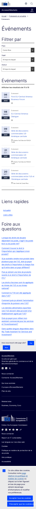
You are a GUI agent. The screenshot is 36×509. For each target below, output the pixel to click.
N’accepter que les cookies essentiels (21, 504)
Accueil (4, 16)
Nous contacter (8, 434)
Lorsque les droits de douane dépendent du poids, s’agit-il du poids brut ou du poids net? (17, 241)
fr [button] (26, 4)
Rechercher (31, 4)
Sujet (4, 55)
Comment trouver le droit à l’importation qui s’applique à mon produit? (16, 251)
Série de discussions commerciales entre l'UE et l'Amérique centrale (22, 176)
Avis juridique (6, 457)
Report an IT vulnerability (11, 438)
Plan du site (6, 391)
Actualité (7, 210)
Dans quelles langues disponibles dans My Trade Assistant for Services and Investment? (18, 332)
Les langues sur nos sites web (13, 442)
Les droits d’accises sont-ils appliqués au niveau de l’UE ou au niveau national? (17, 285)
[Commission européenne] (6, 3)
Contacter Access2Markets (12, 378)
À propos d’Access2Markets (12, 387)
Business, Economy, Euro (11, 405)
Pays (3, 46)
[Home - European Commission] (16, 418)
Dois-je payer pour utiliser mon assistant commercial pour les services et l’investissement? (18, 321)
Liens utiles (7, 215)
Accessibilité (6, 461)
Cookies (5, 446)
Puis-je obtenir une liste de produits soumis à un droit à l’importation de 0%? (16, 275)
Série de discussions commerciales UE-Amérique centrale (19, 133)
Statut (4, 65)
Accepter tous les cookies (20, 498)
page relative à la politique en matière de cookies (18, 476)
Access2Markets (8, 356)
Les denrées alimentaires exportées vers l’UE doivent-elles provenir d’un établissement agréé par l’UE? (17, 311)
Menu (32, 11)
